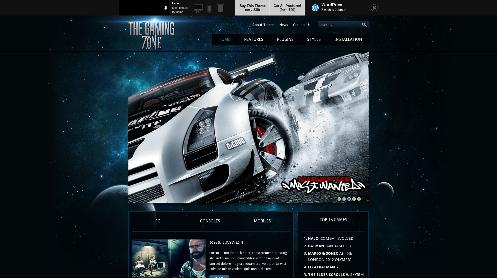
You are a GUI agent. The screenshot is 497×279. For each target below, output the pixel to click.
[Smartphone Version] (209, 9)
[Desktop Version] (198, 9)
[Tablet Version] (221, 9)
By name (177, 11)
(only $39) (252, 8)
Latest (176, 3)
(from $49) (287, 8)
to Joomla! (333, 10)
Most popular (180, 7)
